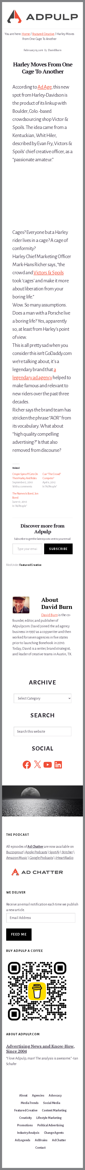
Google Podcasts (41, 858)
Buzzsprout (14, 852)
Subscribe (58, 549)
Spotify (55, 852)
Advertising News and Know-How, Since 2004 (40, 1048)
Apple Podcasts (36, 852)
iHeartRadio (64, 858)
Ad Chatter (35, 847)
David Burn (49, 615)
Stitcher (67, 852)
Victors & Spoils (48, 272)
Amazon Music (16, 858)
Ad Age (44, 87)
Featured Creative (30, 565)
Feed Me (19, 934)
